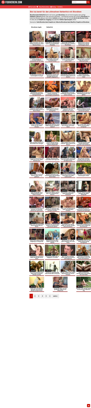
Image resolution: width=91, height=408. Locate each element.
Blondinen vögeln (36, 27)
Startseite (33, 7)
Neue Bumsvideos (44, 7)
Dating (54, 7)
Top (88, 406)
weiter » (55, 296)
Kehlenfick (49, 27)
